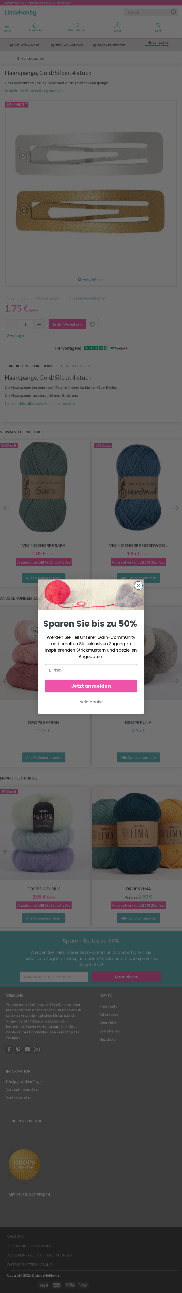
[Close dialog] (138, 585)
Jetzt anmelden (91, 686)
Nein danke (91, 702)
